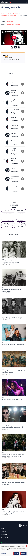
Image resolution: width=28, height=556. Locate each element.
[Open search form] (26, 2)
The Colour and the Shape (13, 24)
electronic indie (8, 213)
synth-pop (20, 226)
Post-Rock (21, 220)
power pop (5, 223)
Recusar (16, 553)
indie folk (5, 217)
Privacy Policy (4, 534)
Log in (25, 525)
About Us (3, 531)
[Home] (6, 2)
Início (2, 13)
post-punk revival (8, 220)
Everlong (13, 168)
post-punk (22, 217)
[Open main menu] (22, 2)
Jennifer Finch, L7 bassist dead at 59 (12, 399)
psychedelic (15, 223)
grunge (21, 213)
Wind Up (13, 117)
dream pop (20, 210)
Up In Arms (14, 125)
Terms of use (4, 537)
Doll (12, 82)
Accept (23, 553)
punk (23, 223)
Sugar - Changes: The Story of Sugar (12, 318)
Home (2, 528)
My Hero (13, 133)
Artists (7, 13)
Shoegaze (7, 226)
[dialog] (14, 550)
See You (13, 141)
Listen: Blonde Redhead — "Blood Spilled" (13, 344)
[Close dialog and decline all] (27, 546)
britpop (7, 210)
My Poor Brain (15, 110)
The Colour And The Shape (8, 15)
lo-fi (13, 217)
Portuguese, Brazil (7, 542)
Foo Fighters (15, 13)
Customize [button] (3, 553)
